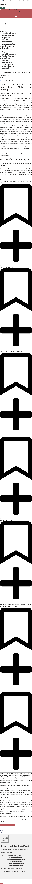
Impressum (19, 868)
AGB (15, 870)
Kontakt (3, 868)
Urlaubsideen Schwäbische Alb (11, 871)
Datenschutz (5, 870)
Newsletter (11, 868)
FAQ (11, 870)
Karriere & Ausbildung (24, 870)
